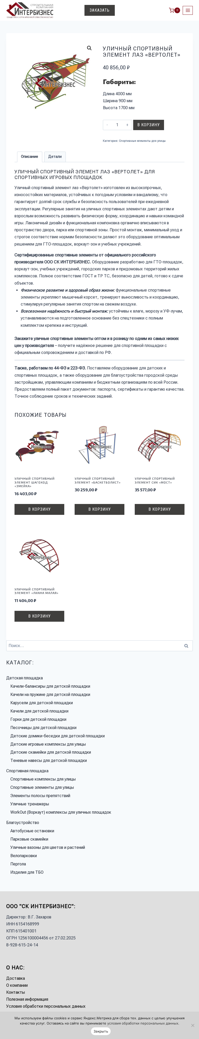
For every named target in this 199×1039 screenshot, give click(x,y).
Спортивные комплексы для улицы (43, 779)
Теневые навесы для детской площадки (48, 760)
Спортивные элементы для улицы (142, 141)
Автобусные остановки (32, 830)
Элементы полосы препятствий (40, 795)
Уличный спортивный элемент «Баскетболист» (98, 480)
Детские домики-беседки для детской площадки (57, 735)
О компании (17, 985)
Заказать (100, 10)
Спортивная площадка (27, 770)
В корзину (148, 124)
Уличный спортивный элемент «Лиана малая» (37, 591)
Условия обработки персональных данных (46, 1006)
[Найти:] (99, 645)
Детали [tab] (55, 156)
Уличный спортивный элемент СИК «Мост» (155, 480)
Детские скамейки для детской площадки (50, 752)
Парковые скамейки (29, 839)
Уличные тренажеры (29, 803)
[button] (89, 48)
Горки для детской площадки (38, 719)
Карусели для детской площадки (41, 702)
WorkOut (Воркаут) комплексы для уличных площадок (60, 812)
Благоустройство (22, 822)
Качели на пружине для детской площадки (50, 694)
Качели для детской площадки (39, 711)
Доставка (15, 978)
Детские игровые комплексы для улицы (48, 744)
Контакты (15, 992)
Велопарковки (23, 855)
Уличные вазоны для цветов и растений (47, 847)
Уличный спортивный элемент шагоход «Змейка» (35, 482)
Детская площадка (24, 678)
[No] (192, 1025)
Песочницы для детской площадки (43, 727)
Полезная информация (27, 999)
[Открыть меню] (188, 10)
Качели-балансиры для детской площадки (50, 686)
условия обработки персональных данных (142, 1023)
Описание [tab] (29, 156)
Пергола (18, 864)
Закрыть (101, 1031)
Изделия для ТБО (27, 872)
